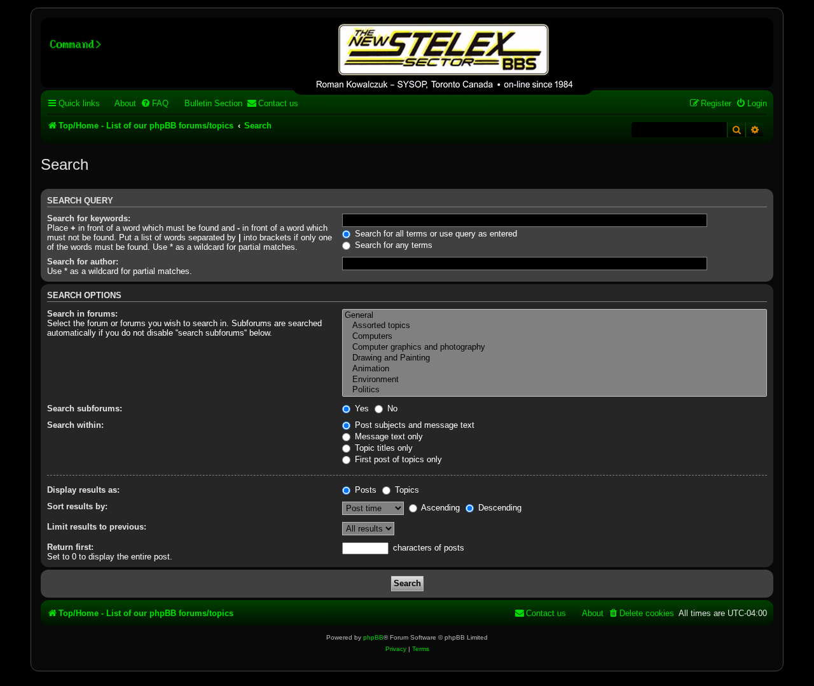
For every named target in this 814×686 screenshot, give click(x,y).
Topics (405, 490)
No (391, 408)
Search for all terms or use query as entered (434, 233)
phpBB (373, 637)
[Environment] (554, 379)
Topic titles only (382, 448)
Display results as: (83, 490)
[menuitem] (119, 103)
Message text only (387, 436)
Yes (360, 408)
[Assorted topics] (554, 325)
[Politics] (554, 390)
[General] (554, 315)
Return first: (70, 547)
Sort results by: (77, 506)
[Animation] (554, 369)
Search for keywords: (88, 218)
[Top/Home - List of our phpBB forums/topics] (443, 58)
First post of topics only (397, 459)
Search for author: (82, 261)
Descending (498, 507)
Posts (364, 490)
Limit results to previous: (96, 527)
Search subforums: (84, 408)
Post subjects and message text (413, 425)
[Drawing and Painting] (554, 358)
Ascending (439, 507)
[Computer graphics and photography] (554, 347)
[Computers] (554, 336)
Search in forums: (82, 314)
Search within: (75, 425)
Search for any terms (392, 245)
